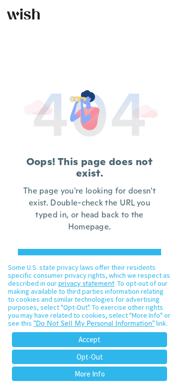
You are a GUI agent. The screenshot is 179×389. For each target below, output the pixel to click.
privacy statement (86, 283)
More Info (90, 374)
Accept (89, 339)
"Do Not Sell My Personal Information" (94, 323)
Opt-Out (90, 357)
